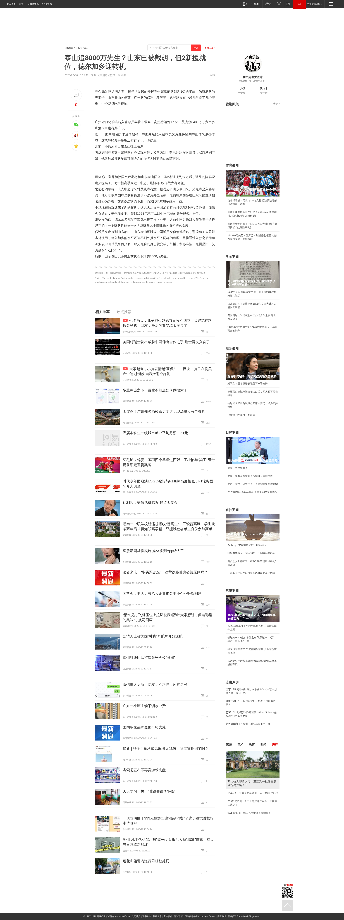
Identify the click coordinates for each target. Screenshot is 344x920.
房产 (275, 744)
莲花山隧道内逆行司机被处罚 (146, 861)
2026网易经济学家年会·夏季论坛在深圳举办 (252, 492)
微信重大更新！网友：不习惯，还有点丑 (155, 685)
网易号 (78, 47)
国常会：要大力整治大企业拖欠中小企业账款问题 (162, 594)
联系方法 (146, 916)
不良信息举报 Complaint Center (200, 916)
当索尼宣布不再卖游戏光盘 (144, 770)
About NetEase (122, 916)
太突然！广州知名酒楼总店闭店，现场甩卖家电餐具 (164, 412)
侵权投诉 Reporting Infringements (244, 916)
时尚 (263, 744)
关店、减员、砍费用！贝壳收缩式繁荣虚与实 (253, 484)
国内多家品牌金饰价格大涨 (144, 727)
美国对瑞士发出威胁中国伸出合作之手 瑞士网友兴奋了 (166, 342)
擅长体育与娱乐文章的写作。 (253, 81)
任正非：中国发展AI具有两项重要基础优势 (251, 572)
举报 (212, 75)
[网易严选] (268, 4)
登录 (299, 4)
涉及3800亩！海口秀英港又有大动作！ (249, 812)
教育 (252, 744)
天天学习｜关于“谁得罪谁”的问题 (149, 791)
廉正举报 (221, 916)
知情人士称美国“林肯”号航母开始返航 (153, 636)
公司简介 (136, 916)
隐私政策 (178, 916)
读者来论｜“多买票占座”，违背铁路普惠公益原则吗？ (165, 572)
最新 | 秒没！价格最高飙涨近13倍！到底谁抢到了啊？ (166, 749)
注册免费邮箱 (313, 4)
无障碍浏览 (33, 4)
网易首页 (11, 4)
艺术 (240, 744)
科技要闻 (232, 510)
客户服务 (168, 916)
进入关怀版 (46, 4)
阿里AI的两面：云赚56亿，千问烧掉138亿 (251, 553)
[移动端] (245, 4)
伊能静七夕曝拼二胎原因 (241, 415)
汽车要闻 (232, 590)
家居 (229, 744)
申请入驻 (209, 48)
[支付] (279, 4)
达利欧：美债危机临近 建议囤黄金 (150, 503)
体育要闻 (232, 165)
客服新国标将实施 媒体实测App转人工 (153, 551)
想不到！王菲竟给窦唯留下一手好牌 (248, 383)
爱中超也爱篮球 (106, 75)
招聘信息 (157, 916)
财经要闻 (232, 433)
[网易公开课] (256, 4)
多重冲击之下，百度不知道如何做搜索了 (155, 390)
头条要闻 (232, 257)
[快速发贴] (76, 95)
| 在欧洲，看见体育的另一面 (248, 723)
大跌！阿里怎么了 (238, 467)
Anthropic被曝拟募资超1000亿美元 (247, 545)
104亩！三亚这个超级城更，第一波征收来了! (253, 793)
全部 (275, 103)
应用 (21, 4)
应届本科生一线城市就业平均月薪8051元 (155, 433)
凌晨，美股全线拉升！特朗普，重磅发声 (250, 476)
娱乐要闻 (232, 348)
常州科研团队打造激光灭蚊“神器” (149, 658)
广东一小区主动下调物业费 (144, 706)
